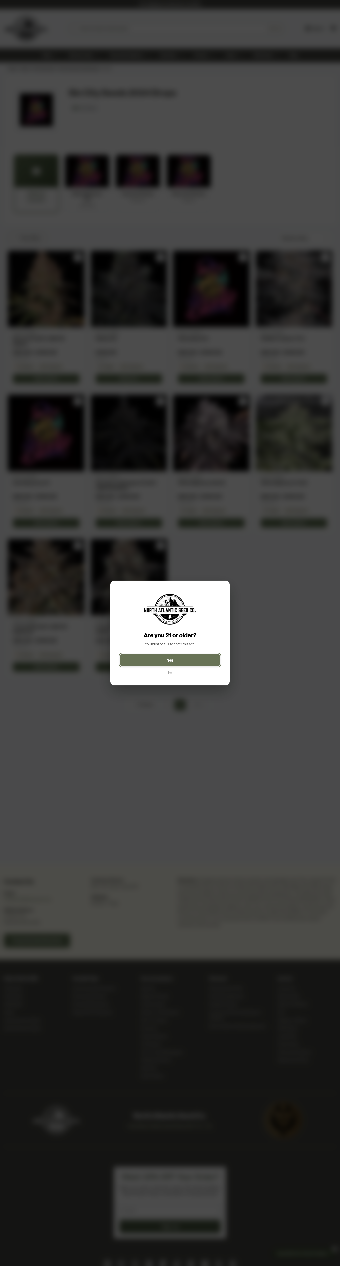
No (170, 672)
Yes (170, 660)
